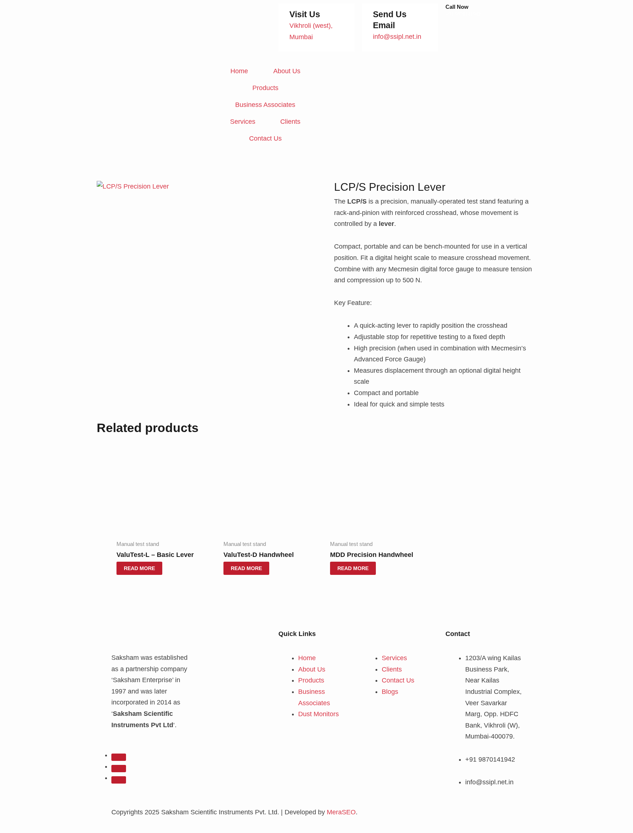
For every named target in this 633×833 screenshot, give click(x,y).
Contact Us (265, 138)
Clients (290, 121)
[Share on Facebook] (118, 757)
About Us (286, 71)
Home (239, 71)
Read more (139, 568)
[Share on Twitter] (118, 768)
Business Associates (265, 104)
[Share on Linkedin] (118, 780)
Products (265, 88)
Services (242, 121)
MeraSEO (341, 812)
